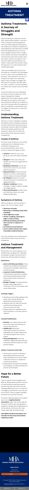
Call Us (8, 488)
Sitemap (11, 481)
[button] (27, 19)
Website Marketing (9, 484)
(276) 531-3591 (16, 474)
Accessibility (17, 481)
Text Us (22, 488)
